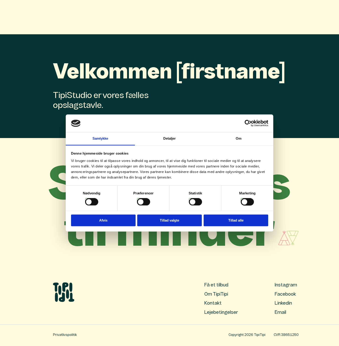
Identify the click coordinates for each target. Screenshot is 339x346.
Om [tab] (238, 138)
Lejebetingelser (221, 312)
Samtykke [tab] (100, 138)
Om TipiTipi (216, 294)
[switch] (143, 202)
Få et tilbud (216, 285)
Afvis (103, 220)
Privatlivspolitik (65, 335)
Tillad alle (236, 220)
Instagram (286, 285)
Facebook (285, 294)
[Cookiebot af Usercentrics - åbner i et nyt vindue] (248, 123)
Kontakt (213, 303)
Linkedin (283, 303)
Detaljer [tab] (169, 138)
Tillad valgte (169, 220)
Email (280, 312)
